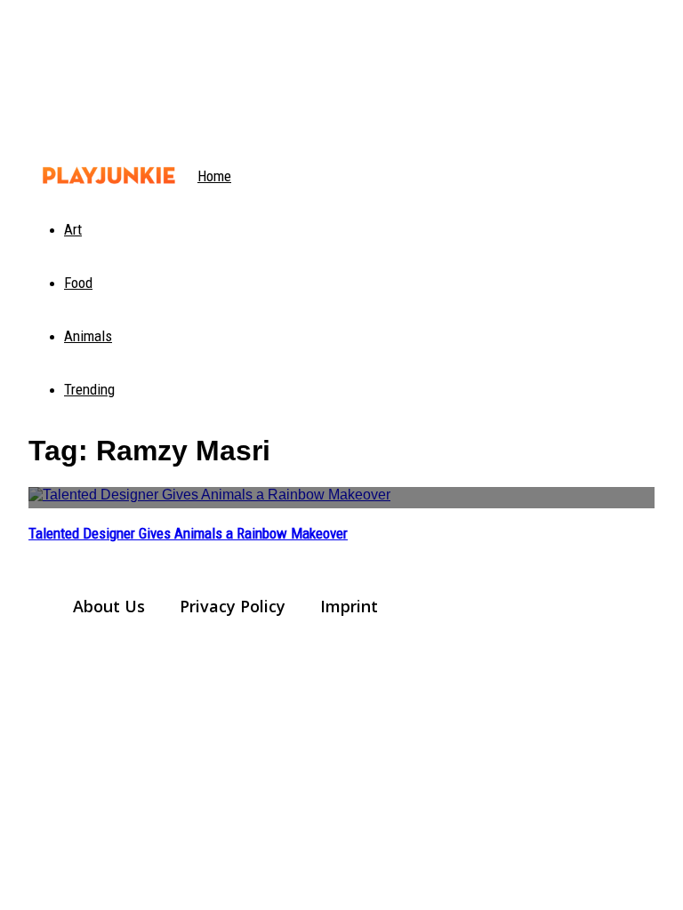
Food (78, 282)
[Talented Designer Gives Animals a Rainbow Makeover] (341, 497)
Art (73, 229)
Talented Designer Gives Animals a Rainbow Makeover (188, 533)
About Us (109, 606)
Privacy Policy (232, 606)
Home (214, 176)
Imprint (349, 606)
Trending (89, 389)
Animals (88, 336)
